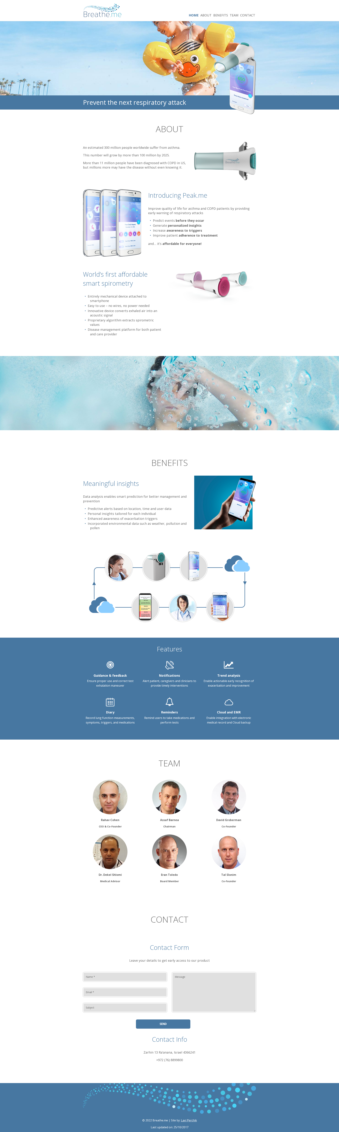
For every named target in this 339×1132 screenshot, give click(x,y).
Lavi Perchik (189, 1120)
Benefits (220, 15)
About (206, 15)
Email (90, 992)
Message (180, 976)
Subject (90, 1007)
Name (90, 976)
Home (194, 15)
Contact (247, 15)
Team (234, 15)
